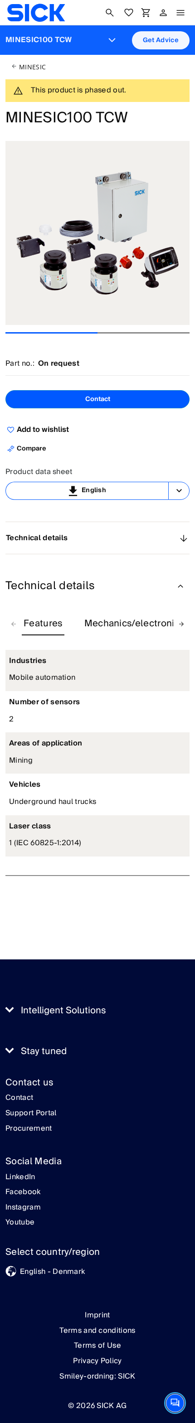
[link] (36, 13)
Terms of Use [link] (97, 1345)
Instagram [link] (23, 1208)
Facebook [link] (23, 1192)
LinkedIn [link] (20, 1177)
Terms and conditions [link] (97, 1330)
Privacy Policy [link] (97, 1361)
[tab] (43, 624)
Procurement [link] (28, 1129)
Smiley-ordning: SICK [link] (97, 1376)
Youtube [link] (19, 1223)
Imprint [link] (97, 1315)
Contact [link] (19, 1098)
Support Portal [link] (30, 1113)
